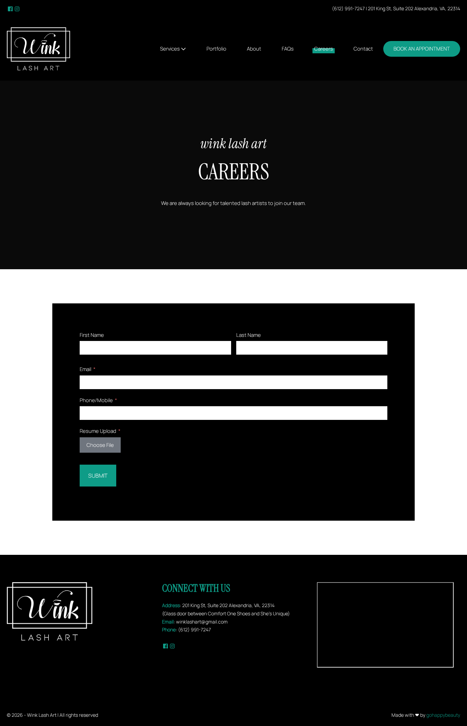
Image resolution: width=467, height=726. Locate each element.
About (254, 48)
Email (85, 369)
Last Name (248, 335)
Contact (363, 48)
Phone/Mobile (96, 400)
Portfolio (216, 48)
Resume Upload (98, 431)
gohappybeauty (443, 715)
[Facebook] (10, 8)
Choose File (100, 445)
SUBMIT (98, 475)
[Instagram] (17, 8)
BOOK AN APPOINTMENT (421, 48)
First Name (92, 335)
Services (170, 48)
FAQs (288, 48)
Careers (323, 48)
